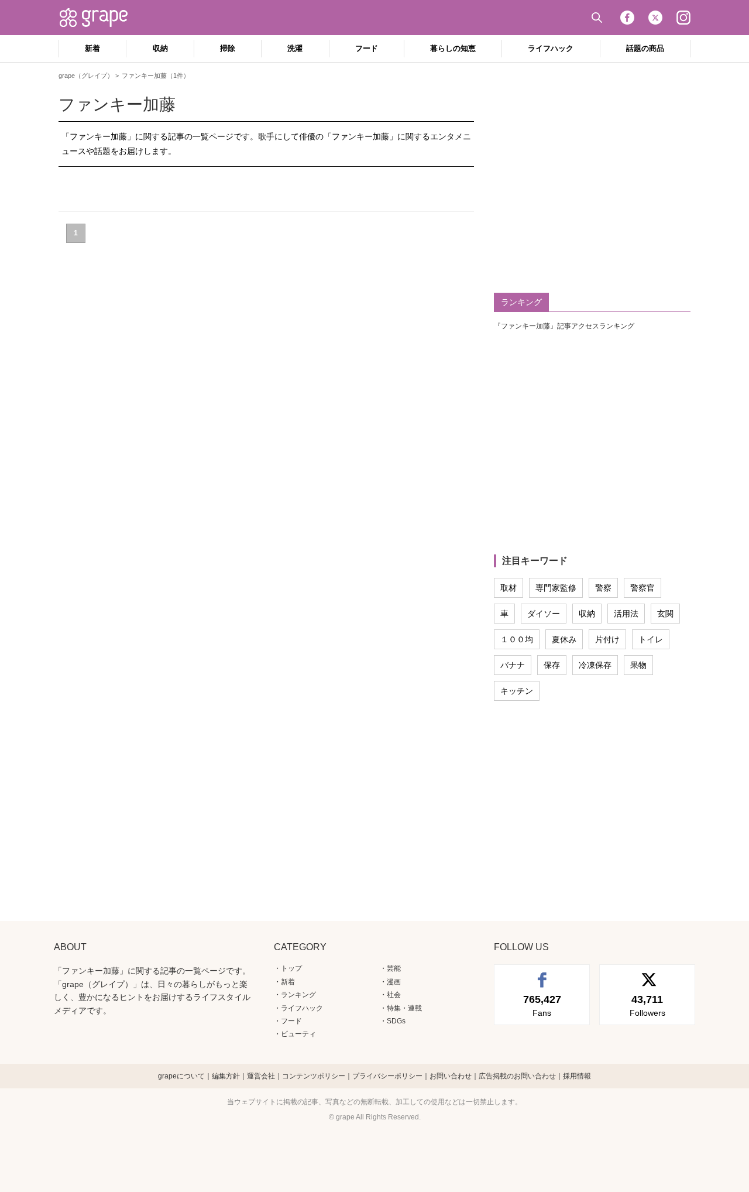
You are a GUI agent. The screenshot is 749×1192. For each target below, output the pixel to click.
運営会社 (261, 1076)
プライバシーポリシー (387, 1076)
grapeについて (181, 1076)
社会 (394, 995)
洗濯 (295, 48)
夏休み (564, 639)
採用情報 (577, 1076)
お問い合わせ (451, 1076)
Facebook (627, 18)
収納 (160, 48)
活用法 (626, 613)
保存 (552, 665)
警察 (603, 587)
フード (366, 48)
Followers (647, 1005)
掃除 (227, 48)
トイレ (650, 639)
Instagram (683, 18)
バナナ (512, 665)
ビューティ (298, 1034)
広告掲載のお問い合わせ (517, 1076)
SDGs (396, 1021)
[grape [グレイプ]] (99, 17)
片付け (607, 639)
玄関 (665, 613)
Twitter (655, 18)
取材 (508, 587)
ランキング (298, 995)
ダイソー (543, 613)
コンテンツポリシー (313, 1076)
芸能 (394, 968)
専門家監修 (555, 587)
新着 (92, 48)
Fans (542, 1005)
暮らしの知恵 (453, 48)
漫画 (394, 982)
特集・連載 (404, 1008)
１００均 (516, 639)
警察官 (642, 587)
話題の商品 (645, 48)
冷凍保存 (595, 665)
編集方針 (226, 1076)
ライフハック (550, 48)
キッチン (516, 691)
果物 (638, 665)
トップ (291, 968)
